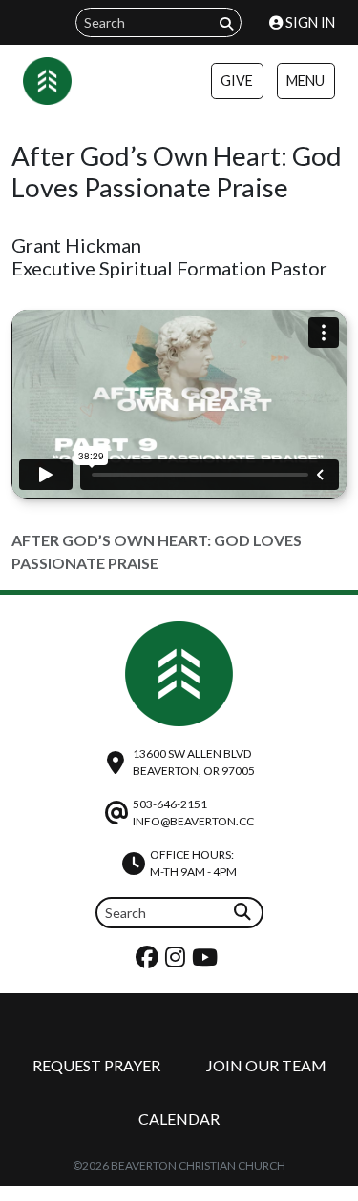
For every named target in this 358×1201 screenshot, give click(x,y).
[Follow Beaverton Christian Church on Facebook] (149, 961)
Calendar (179, 1118)
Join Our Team (266, 1065)
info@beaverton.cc (193, 821)
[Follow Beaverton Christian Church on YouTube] (207, 961)
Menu (305, 80)
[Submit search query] (226, 23)
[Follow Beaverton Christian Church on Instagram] (177, 961)
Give (237, 80)
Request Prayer (96, 1065)
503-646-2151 (170, 804)
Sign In (309, 22)
